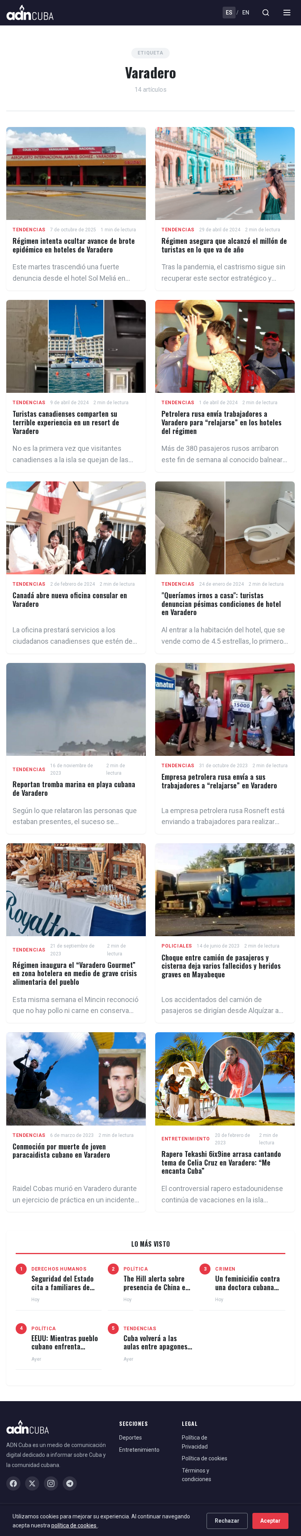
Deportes (130, 1437)
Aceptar (270, 1521)
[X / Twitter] (32, 1483)
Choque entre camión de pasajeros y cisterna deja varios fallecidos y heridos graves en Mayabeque (221, 965)
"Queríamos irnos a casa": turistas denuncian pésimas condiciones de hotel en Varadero (221, 603)
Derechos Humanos (59, 1269)
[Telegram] (70, 1483)
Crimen (225, 1269)
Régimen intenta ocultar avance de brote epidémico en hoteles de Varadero (74, 245)
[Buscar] (266, 12)
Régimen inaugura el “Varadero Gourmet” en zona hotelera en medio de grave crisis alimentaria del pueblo (75, 973)
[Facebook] (13, 1483)
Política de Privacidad (195, 1441)
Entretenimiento (185, 1139)
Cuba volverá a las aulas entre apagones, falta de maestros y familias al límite (156, 1351)
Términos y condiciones (196, 1474)
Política (135, 1269)
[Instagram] (51, 1483)
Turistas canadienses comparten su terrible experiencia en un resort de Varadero (66, 422)
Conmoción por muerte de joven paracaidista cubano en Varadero (61, 1150)
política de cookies (74, 1525)
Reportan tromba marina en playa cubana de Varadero (74, 788)
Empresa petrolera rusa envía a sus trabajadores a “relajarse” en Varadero (219, 781)
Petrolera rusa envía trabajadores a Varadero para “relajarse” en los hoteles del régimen (221, 422)
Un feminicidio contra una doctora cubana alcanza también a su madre (247, 1291)
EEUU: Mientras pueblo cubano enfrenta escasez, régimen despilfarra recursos (64, 1351)
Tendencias (29, 229)
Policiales (176, 946)
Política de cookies (204, 1458)
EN (245, 12)
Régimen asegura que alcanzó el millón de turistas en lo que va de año (224, 245)
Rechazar (227, 1521)
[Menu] (287, 12)
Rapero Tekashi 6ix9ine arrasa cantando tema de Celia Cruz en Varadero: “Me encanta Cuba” (221, 1162)
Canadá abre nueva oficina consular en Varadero (70, 599)
